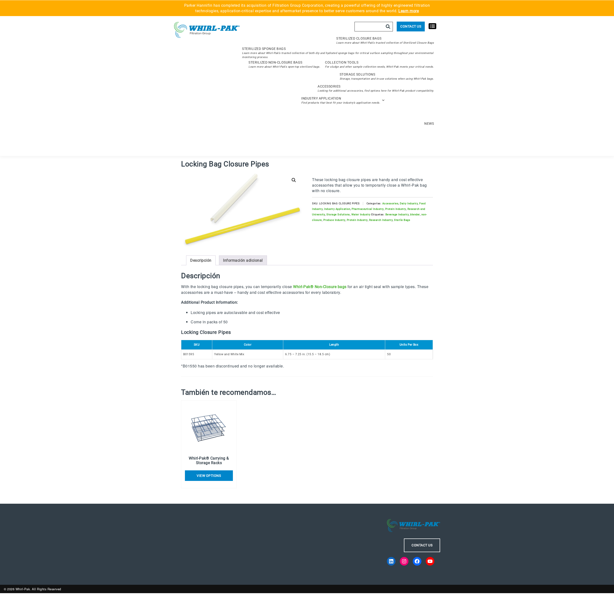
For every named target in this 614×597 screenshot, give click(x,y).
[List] (432, 26)
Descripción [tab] (201, 260)
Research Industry (381, 220)
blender (415, 214)
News (429, 123)
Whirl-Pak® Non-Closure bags (320, 286)
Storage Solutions (338, 214)
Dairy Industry (409, 203)
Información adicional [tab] (243, 260)
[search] (388, 26)
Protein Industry (395, 209)
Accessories (390, 203)
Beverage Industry (397, 214)
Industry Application (337, 209)
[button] (293, 180)
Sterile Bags (402, 220)
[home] (207, 30)
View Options (209, 476)
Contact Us (410, 26)
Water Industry (361, 214)
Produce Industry (334, 220)
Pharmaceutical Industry (368, 209)
